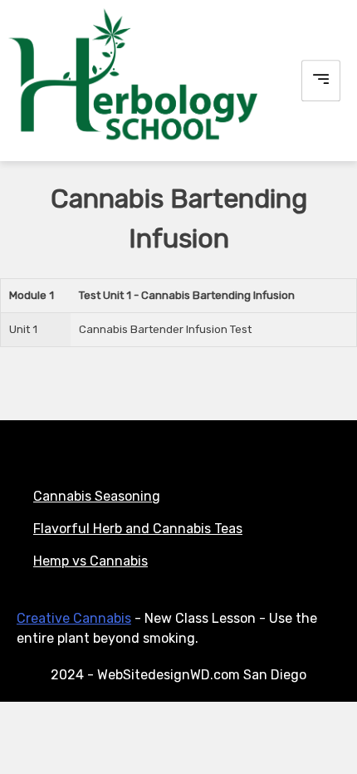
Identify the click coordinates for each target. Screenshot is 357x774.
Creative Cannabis (74, 618)
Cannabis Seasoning (96, 496)
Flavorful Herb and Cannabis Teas (137, 528)
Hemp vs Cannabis (90, 561)
